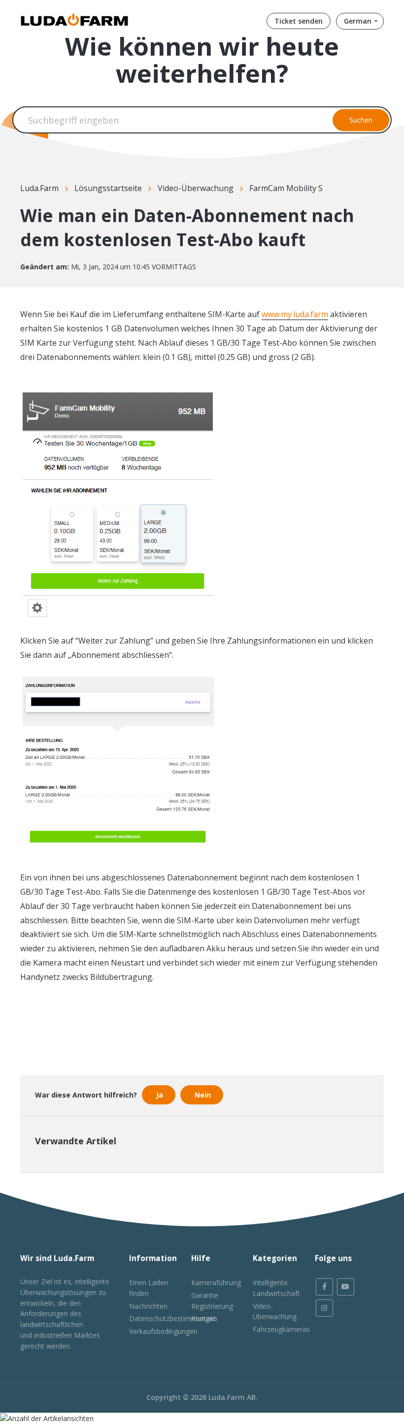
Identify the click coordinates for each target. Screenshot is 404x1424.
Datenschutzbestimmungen (173, 1318)
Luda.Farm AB (232, 1397)
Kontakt (203, 1318)
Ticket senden (298, 21)
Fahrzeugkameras (281, 1329)
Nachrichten (148, 1306)
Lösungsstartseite (108, 188)
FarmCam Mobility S (286, 188)
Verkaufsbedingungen (163, 1331)
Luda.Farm (39, 188)
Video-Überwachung (196, 188)
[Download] (184, 723)
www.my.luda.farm (295, 314)
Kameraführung (216, 1282)
